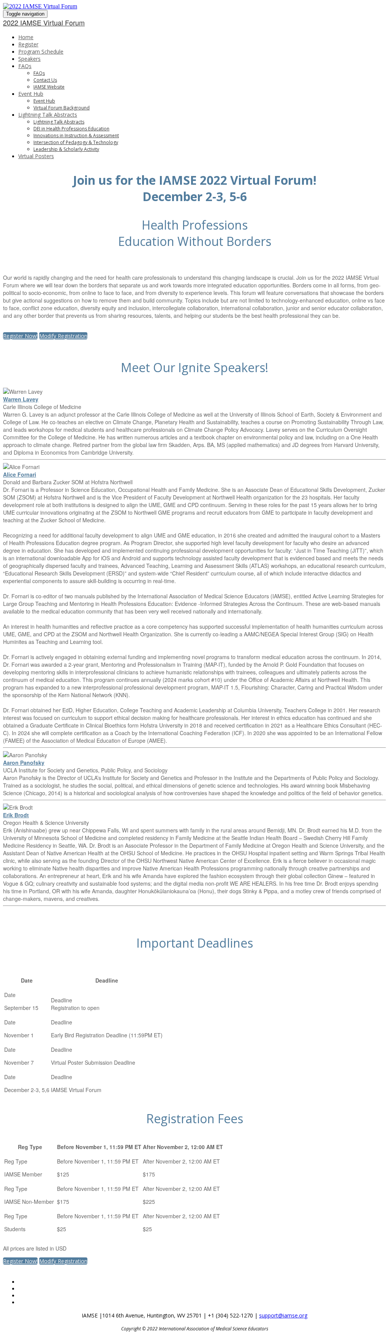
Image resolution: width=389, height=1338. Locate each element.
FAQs (25, 66)
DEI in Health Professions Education (71, 128)
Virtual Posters (36, 156)
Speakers (29, 58)
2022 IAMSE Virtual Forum (44, 22)
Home (25, 37)
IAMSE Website (49, 87)
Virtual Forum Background (61, 108)
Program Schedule (40, 51)
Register (28, 44)
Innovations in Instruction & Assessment (76, 135)
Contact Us (45, 80)
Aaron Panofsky (23, 762)
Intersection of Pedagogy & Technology (75, 142)
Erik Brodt (16, 815)
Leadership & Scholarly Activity (66, 149)
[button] (20, 335)
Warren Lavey (20, 399)
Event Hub (30, 93)
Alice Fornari (19, 474)
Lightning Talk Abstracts (47, 114)
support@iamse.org (283, 1315)
